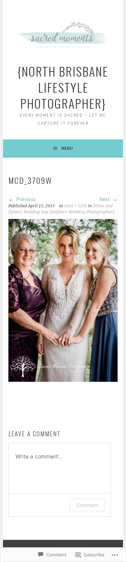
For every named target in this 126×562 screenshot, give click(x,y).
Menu (67, 148)
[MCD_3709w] (62, 379)
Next (105, 199)
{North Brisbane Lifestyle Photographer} (63, 87)
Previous (25, 199)
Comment (87, 505)
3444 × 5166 (75, 206)
